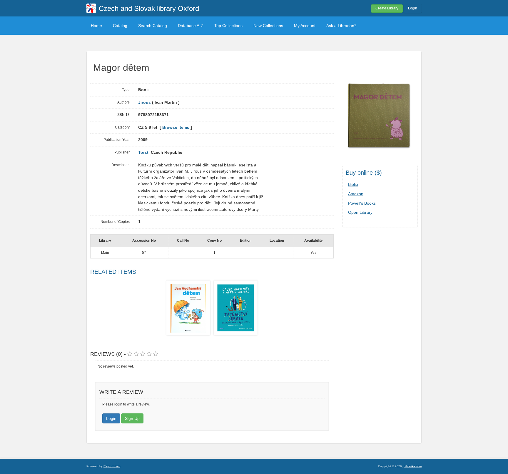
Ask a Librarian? (341, 25)
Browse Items (175, 127)
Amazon (355, 193)
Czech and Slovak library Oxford (149, 8)
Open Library (360, 212)
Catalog (120, 25)
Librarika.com (413, 466)
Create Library (386, 8)
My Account (304, 25)
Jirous (144, 102)
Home (96, 25)
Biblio (353, 184)
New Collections (268, 25)
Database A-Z (190, 25)
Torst (143, 152)
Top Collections (228, 25)
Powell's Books (362, 203)
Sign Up (132, 418)
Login (412, 8)
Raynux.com (111, 466)
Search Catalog (152, 25)
